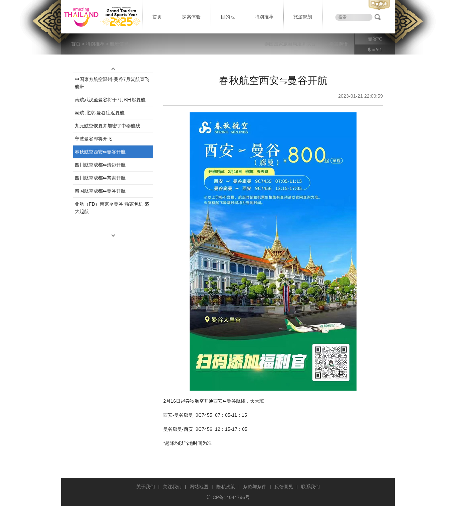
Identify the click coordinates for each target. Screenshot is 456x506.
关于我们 (145, 486)
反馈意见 (283, 486)
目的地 (228, 16)
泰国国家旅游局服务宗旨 (290, 43)
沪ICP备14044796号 (228, 497)
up (113, 69)
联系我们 (310, 486)
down (113, 235)
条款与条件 (254, 486)
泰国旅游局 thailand (101, 16)
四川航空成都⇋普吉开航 (100, 178)
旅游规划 (302, 16)
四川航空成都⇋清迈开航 (100, 165)
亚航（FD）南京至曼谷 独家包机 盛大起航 (112, 207)
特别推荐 (264, 16)
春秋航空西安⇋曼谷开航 (100, 152)
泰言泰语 (338, 43)
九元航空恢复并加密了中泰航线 (107, 125)
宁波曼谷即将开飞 (93, 138)
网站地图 (199, 486)
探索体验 (191, 16)
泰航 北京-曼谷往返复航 (100, 112)
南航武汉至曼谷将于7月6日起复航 (110, 99)
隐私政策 (225, 486)
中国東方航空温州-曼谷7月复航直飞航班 (112, 83)
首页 (157, 16)
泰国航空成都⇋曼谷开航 (100, 191)
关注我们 (172, 486)
